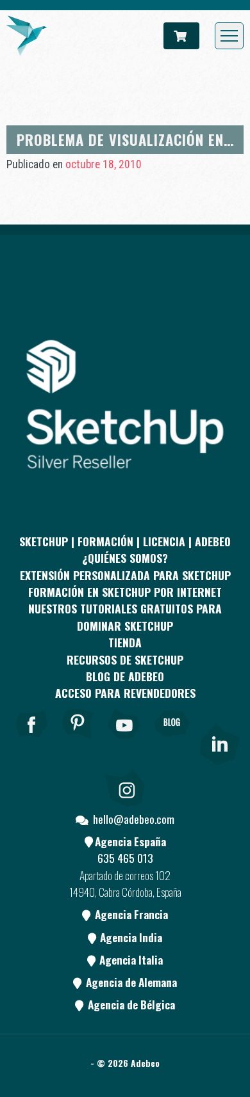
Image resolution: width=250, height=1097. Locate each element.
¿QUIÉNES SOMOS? (125, 557)
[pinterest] (78, 741)
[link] (218, 741)
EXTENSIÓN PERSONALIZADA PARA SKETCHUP (125, 575)
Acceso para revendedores (125, 692)
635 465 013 (125, 857)
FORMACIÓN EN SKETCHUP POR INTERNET (125, 591)
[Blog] (171, 741)
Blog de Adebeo (125, 676)
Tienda (125, 642)
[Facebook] (31, 741)
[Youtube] (125, 741)
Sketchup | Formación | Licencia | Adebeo (125, 541)
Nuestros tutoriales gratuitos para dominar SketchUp (125, 616)
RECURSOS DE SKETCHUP (125, 659)
